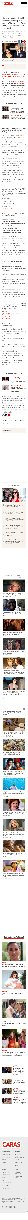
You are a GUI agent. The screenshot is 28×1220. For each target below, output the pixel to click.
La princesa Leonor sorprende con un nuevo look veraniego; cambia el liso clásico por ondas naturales (13, 1054)
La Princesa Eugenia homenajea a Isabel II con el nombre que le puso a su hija (14, 1023)
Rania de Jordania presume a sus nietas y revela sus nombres (12, 994)
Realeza (4, 14)
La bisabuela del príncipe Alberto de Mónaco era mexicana (19, 1082)
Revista (24, 3)
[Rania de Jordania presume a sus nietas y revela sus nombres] (14, 979)
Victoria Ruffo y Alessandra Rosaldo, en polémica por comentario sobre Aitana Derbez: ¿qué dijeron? (15, 512)
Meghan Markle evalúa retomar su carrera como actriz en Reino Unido (13, 965)
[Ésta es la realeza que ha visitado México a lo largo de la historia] (7, 1091)
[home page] (8, 3)
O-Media (4, 1169)
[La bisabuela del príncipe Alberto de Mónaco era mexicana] (7, 1081)
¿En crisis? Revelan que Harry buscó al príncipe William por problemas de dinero (19, 1102)
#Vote (13, 315)
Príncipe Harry (19, 420)
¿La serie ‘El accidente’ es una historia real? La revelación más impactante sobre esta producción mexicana (18, 119)
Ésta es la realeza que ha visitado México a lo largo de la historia (19, 1091)
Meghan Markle (20, 135)
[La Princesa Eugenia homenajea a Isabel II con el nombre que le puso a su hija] (14, 1008)
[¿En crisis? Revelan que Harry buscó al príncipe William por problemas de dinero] (7, 1101)
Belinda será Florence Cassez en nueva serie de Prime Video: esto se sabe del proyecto (14, 527)
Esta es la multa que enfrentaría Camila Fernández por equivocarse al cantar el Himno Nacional (18, 389)
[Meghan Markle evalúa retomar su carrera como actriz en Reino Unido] (14, 951)
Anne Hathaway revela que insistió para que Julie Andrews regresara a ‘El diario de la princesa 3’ (14, 505)
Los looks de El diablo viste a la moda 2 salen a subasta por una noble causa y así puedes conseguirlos (14, 541)
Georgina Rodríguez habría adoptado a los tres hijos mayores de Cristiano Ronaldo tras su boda (14, 520)
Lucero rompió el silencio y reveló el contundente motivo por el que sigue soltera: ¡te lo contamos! (17, 380)
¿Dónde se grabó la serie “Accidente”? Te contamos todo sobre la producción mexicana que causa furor (17, 110)
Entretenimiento (15, 107)
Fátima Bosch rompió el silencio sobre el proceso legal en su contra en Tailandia (14, 534)
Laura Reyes (14, 41)
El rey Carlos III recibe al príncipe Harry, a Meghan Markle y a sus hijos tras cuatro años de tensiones (18, 1070)
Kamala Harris (7, 424)
